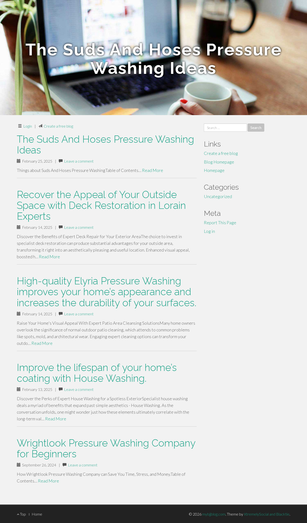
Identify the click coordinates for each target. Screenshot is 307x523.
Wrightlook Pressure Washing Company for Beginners (106, 448)
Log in (209, 231)
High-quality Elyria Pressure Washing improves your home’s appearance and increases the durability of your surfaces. (106, 291)
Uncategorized (218, 196)
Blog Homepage (219, 162)
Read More (152, 170)
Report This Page (220, 222)
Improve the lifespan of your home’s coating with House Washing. (97, 373)
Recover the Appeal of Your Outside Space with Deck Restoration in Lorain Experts (101, 205)
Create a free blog (58, 126)
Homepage (214, 170)
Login (27, 126)
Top (22, 514)
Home (37, 514)
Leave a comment (79, 161)
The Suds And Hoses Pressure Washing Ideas (105, 144)
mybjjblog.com (213, 514)
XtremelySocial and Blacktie (266, 514)
